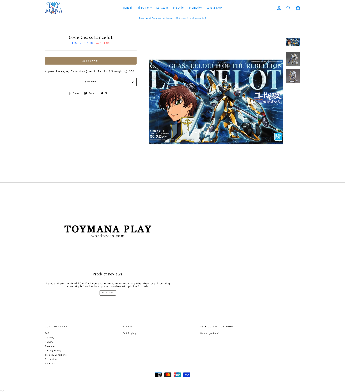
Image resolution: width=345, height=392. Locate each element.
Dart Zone (162, 7)
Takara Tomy (144, 7)
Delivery (49, 337)
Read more (107, 293)
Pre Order (179, 7)
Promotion (195, 7)
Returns (49, 342)
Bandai (127, 7)
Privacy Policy (53, 350)
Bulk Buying (129, 333)
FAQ (47, 333)
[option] (172, 18)
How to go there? (209, 333)
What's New (214, 7)
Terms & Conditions (56, 354)
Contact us (51, 359)
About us (50, 363)
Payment (50, 346)
